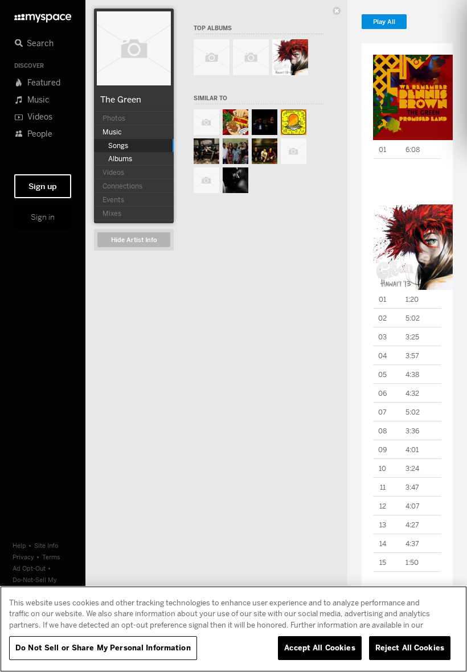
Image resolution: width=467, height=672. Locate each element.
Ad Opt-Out (29, 568)
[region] (233, 629)
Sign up (42, 186)
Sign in (43, 217)
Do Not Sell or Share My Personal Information (103, 647)
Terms (51, 556)
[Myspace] (42, 15)
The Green (120, 99)
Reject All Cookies (409, 647)
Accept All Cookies (319, 647)
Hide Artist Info (134, 240)
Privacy (23, 556)
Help (19, 545)
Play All (384, 22)
